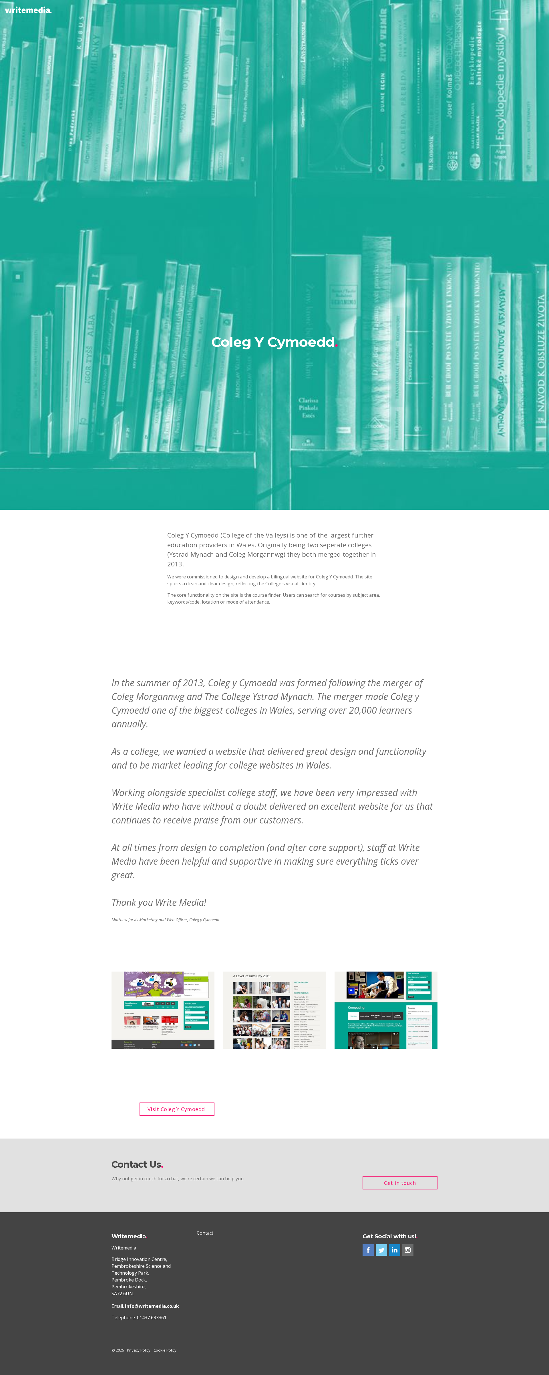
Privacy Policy (138, 1350)
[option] (274, 344)
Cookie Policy (165, 1350)
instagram (407, 1250)
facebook (368, 1250)
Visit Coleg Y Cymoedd (176, 1109)
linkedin (394, 1250)
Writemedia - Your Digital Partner (28, 10)
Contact (205, 1233)
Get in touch (400, 1182)
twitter (381, 1250)
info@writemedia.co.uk (152, 1306)
